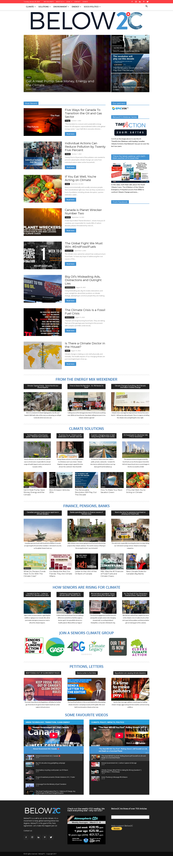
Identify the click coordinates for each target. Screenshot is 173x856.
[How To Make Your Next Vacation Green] (130, 82)
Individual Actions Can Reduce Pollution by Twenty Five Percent (85, 146)
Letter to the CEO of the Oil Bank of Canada (86, 572)
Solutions (43, 7)
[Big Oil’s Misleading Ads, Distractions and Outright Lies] (43, 289)
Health (67, 351)
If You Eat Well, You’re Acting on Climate (80, 178)
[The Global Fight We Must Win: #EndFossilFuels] (43, 255)
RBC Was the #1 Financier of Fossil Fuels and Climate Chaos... (112, 573)
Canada (68, 217)
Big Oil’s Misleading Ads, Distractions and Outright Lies (83, 280)
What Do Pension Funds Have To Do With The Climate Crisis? (34, 573)
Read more (70, 134)
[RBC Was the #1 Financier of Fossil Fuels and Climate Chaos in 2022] (112, 561)
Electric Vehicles (119, 48)
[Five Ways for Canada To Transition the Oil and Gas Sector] (43, 122)
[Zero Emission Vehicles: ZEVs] (130, 44)
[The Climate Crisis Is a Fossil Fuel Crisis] (43, 322)
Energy (75, 7)
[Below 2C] (86, 20)
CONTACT (77, 1)
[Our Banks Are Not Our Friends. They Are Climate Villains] (60, 561)
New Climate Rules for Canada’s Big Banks (136, 572)
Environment (60, 7)
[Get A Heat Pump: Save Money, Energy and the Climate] (67, 63)
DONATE (85, 1)
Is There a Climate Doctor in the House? (85, 345)
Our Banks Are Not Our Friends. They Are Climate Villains (60, 573)
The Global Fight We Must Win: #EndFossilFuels (84, 244)
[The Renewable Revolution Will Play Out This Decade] (130, 63)
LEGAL (68, 1)
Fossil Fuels (69, 250)
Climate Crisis (70, 317)
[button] (146, 6)
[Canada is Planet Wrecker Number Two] (43, 222)
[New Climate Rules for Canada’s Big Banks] (137, 561)
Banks (52, 568)
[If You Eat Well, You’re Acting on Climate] (43, 189)
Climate (30, 7)
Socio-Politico (91, 7)
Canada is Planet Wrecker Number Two (83, 211)
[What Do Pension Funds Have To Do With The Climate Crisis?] (35, 561)
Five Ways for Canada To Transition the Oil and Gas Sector (83, 113)
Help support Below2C (122, 826)
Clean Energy (118, 64)
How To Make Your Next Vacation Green (111, 491)
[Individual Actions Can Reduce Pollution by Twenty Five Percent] (43, 155)
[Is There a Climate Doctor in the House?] (43, 355)
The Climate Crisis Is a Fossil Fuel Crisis (85, 311)
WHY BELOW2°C (49, 1)
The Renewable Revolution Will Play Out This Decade (86, 492)
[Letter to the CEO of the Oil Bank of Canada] (86, 561)
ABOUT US (59, 1)
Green (29, 77)
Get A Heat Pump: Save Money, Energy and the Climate (34, 492)
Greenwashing (70, 287)
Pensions (27, 568)
